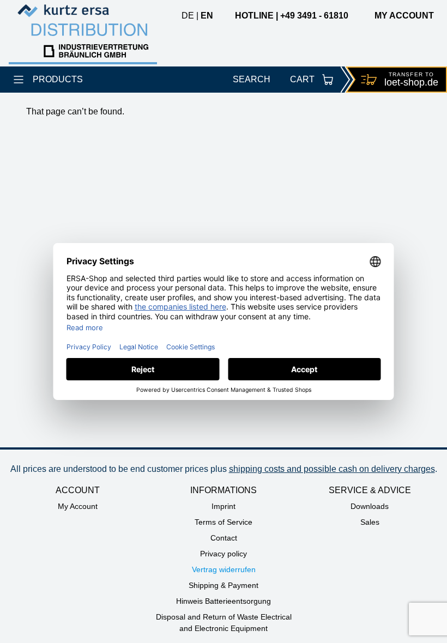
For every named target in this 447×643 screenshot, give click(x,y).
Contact (223, 537)
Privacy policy (223, 553)
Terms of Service (223, 522)
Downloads (370, 506)
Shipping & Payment (223, 585)
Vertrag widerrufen (224, 569)
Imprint (223, 506)
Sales (369, 522)
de (188, 15)
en (207, 15)
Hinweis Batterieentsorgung (223, 601)
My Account (78, 506)
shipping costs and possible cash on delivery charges (332, 469)
